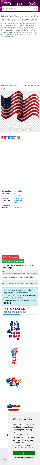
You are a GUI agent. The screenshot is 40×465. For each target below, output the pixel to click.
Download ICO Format (13, 261)
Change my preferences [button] (24, 457)
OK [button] (24, 453)
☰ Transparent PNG (20, 4)
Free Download (10, 257)
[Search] (35, 8)
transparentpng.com (12, 300)
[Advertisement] (20, 61)
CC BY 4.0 (8, 303)
